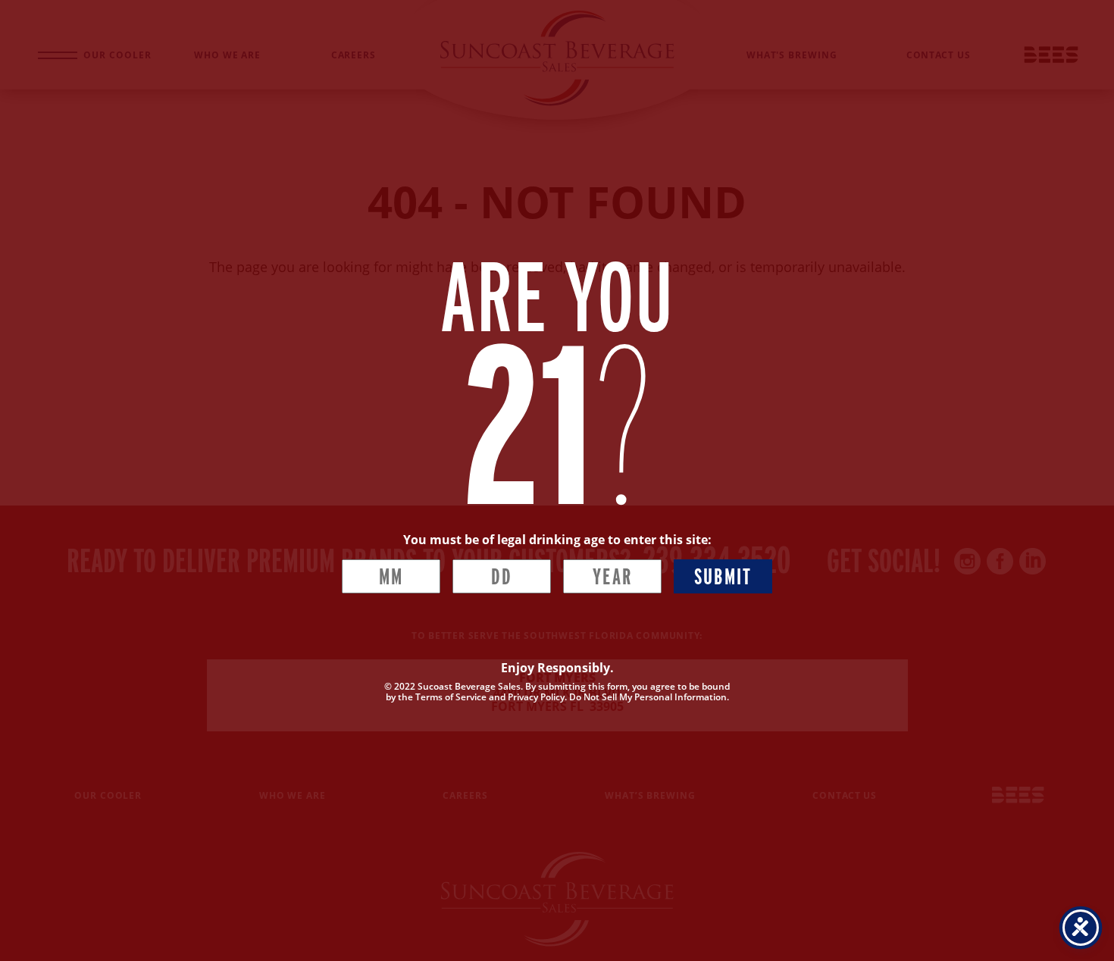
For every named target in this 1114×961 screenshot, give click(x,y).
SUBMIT (723, 576)
